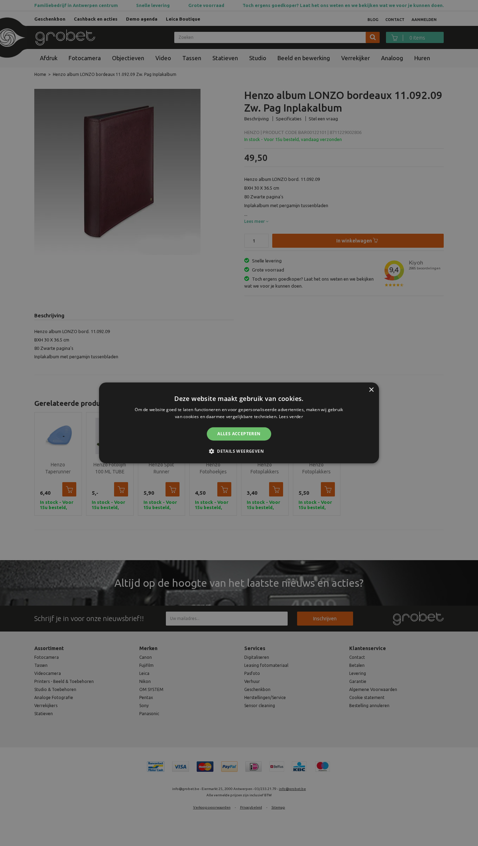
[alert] (239, 423)
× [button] (371, 390)
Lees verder (291, 417)
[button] (239, 451)
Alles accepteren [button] (238, 434)
